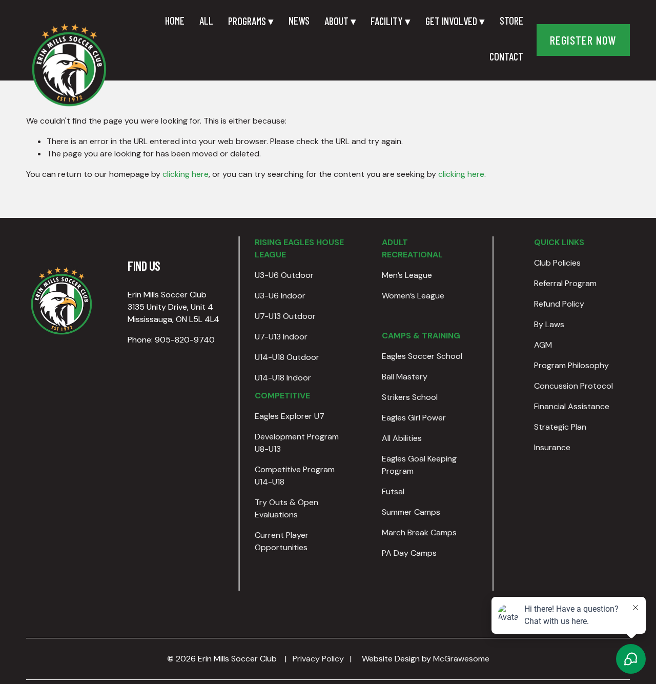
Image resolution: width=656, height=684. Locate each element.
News (299, 20)
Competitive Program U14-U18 (295, 475)
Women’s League (413, 295)
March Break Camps (419, 532)
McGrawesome (461, 658)
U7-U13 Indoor (281, 336)
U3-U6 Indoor (280, 295)
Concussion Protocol (573, 385)
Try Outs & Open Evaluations (286, 508)
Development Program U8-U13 (297, 442)
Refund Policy (559, 303)
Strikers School (410, 397)
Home (174, 20)
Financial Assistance (571, 406)
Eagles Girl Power (414, 417)
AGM (543, 344)
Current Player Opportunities (282, 541)
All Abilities (402, 438)
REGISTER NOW (583, 40)
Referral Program (565, 283)
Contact (506, 56)
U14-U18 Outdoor (287, 357)
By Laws (549, 324)
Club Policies (557, 262)
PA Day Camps (409, 553)
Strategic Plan (560, 426)
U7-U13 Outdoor (285, 316)
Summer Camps (411, 512)
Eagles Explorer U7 (289, 416)
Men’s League (407, 275)
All (206, 20)
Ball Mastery (404, 376)
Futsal (393, 491)
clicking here (185, 174)
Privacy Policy (318, 658)
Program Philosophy (571, 365)
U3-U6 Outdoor (284, 275)
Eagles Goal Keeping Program (419, 464)
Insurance (552, 447)
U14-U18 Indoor (283, 377)
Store (511, 20)
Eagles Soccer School (422, 356)
